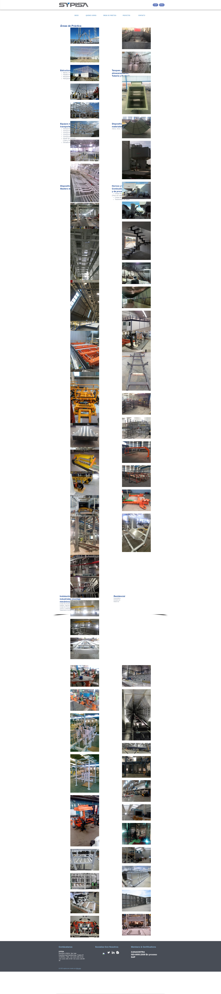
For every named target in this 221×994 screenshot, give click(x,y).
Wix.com (78, 968)
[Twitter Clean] (108, 952)
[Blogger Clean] (117, 952)
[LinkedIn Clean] (113, 952)
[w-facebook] (104, 954)
